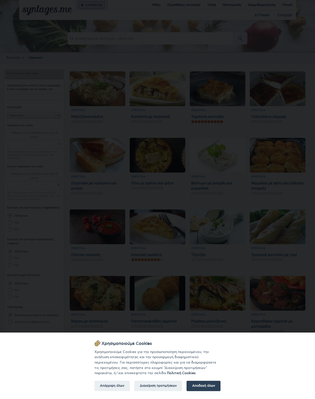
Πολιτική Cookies (181, 373)
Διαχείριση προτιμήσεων (158, 386)
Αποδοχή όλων (203, 386)
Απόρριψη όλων (112, 386)
